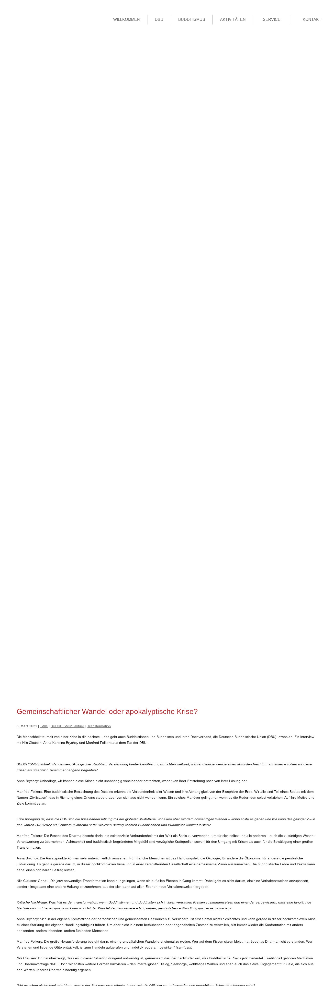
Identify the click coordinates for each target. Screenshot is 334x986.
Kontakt (312, 19)
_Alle (44, 726)
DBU (159, 19)
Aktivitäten (233, 19)
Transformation (99, 726)
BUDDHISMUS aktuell (67, 726)
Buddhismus (191, 19)
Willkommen (126, 19)
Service (271, 19)
